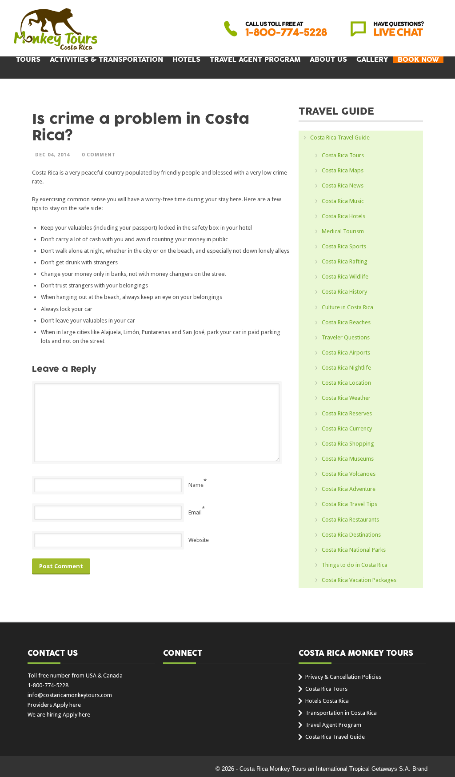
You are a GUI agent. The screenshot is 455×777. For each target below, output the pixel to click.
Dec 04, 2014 (52, 155)
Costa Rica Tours (343, 155)
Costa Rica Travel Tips (349, 504)
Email (195, 512)
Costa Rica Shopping (348, 443)
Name (196, 485)
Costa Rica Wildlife (345, 276)
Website (198, 540)
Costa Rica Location (346, 382)
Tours (28, 59)
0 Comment (99, 155)
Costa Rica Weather (346, 397)
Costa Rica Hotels (343, 216)
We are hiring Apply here (59, 714)
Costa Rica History (344, 291)
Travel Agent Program (255, 59)
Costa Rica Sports (344, 246)
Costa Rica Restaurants (350, 519)
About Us (328, 59)
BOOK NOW (418, 59)
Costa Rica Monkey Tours (55, 30)
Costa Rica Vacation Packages (359, 580)
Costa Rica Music (343, 201)
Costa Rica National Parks (354, 549)
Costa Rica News (342, 185)
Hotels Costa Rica (327, 700)
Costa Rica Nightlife (346, 367)
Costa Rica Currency (347, 428)
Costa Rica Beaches (346, 322)
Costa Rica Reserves (347, 413)
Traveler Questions (346, 337)
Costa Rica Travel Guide (340, 137)
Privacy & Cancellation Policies (343, 676)
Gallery (372, 59)
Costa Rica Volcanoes (348, 473)
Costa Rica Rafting (344, 261)
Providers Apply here (54, 704)
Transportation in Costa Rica (341, 712)
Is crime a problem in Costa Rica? (140, 127)
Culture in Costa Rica (347, 307)
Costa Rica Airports (346, 352)
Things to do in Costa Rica (354, 565)
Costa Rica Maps (342, 170)
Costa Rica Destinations (351, 534)
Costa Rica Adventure (348, 489)
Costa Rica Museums (348, 458)
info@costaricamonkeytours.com (70, 695)
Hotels (186, 59)
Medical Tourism (343, 231)
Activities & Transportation (106, 59)
